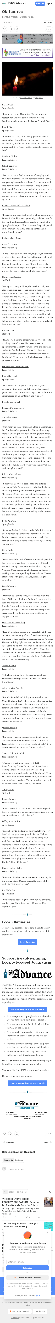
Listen (49, 22)
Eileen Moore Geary (11, 474)
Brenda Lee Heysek (11, 402)
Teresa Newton (9, 665)
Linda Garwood (9, 376)
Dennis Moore (9, 586)
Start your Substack (21, 1311)
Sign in (49, 3)
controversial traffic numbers (34, 1032)
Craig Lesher (8, 550)
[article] (27, 1208)
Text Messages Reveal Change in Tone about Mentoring (20, 1225)
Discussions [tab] (21, 1192)
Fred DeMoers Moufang (13, 622)
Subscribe (40, 3)
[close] (48, 1232)
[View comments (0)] (10, 29)
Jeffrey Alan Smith (11, 821)
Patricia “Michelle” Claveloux (16, 205)
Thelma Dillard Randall (13, 753)
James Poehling (9, 727)
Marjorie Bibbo (9, 156)
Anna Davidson (9, 244)
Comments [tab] (8, 1160)
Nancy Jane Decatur (11, 277)
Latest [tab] (11, 1192)
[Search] (50, 1191)
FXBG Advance (13, 985)
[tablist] (13, 1160)
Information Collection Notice (32, 1286)
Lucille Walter (9, 890)
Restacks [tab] (19, 1160)
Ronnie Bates (8, 127)
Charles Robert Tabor (12, 868)
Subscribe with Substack (29, 1277)
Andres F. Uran (26, 97)
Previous (10, 1142)
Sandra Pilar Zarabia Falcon (15, 366)
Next (46, 1142)
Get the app (40, 1311)
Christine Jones (9, 417)
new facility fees (31, 1024)
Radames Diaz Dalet (11, 238)
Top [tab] (5, 1192)
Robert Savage (8, 799)
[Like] (4, 29)
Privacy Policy (27, 1288)
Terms (40, 1302)
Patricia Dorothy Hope (13, 408)
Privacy (33, 1302)
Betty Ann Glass (9, 521)
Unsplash (39, 97)
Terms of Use (40, 1283)
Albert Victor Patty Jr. (12, 688)
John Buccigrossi (10, 166)
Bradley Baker (8, 104)
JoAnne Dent (8, 330)
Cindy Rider (8, 789)
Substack (15, 1317)
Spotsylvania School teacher (38, 1016)
